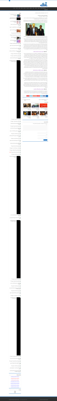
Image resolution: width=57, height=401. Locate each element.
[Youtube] (22, 399)
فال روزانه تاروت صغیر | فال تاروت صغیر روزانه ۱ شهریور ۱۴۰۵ (12, 61)
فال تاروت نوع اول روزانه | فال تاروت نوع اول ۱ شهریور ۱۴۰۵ (15, 143)
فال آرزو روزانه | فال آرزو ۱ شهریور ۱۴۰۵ (16, 279)
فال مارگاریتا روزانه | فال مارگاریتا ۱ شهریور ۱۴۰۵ (15, 35)
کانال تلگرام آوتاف (46, 9)
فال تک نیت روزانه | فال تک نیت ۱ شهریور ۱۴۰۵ (15, 148)
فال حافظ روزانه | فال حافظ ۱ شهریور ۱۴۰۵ (14, 152)
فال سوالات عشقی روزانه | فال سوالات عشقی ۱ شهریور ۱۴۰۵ (15, 128)
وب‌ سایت (46, 137)
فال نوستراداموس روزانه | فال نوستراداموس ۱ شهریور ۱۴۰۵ (15, 123)
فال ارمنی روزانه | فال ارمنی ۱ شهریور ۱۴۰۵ (15, 138)
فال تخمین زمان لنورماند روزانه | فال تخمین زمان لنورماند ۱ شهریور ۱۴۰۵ (15, 288)
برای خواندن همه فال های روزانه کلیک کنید (15, 376)
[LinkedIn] (23, 399)
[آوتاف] (44, 4)
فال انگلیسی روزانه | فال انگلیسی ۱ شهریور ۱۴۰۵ (15, 43)
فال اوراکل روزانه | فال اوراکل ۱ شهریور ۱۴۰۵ (15, 281)
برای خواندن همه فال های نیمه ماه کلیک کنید (15, 383)
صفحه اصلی (47, 8)
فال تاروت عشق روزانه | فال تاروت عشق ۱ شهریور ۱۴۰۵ (15, 141)
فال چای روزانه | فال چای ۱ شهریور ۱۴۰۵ (15, 154)
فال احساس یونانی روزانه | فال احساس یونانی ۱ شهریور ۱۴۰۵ (15, 358)
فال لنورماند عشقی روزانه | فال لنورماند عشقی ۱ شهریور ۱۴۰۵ (15, 48)
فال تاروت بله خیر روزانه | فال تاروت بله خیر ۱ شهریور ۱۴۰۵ (15, 215)
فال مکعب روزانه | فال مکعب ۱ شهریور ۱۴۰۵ (15, 121)
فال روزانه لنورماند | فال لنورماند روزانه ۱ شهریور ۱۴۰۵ (15, 46)
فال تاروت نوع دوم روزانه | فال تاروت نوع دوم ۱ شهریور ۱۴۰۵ (15, 58)
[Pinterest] (24, 399)
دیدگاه (46, 124)
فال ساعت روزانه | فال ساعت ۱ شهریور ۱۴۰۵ (13, 15)
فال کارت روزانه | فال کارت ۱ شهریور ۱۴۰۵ (15, 365)
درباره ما (15, 392)
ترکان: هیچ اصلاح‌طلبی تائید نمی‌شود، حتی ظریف (43, 100)
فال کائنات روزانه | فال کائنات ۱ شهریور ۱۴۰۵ (15, 53)
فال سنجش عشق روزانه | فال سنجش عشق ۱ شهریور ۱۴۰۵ (13, 221)
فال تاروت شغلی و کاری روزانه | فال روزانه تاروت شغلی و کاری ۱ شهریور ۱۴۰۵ (15, 371)
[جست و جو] (9, 0)
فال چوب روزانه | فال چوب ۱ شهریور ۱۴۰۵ (15, 133)
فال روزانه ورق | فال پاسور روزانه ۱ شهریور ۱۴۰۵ (12, 156)
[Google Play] (20, 399)
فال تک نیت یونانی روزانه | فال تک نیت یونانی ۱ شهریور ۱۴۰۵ (15, 131)
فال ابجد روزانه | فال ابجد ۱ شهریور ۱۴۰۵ (15, 119)
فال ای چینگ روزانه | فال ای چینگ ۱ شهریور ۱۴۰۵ (14, 361)
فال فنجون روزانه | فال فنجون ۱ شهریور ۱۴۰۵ (15, 55)
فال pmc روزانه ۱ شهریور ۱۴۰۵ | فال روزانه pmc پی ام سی (15, 136)
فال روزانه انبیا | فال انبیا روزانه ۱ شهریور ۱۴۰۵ (15, 126)
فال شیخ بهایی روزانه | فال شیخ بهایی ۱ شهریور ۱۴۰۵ (15, 293)
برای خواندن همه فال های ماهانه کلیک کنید (15, 385)
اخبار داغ (43, 16)
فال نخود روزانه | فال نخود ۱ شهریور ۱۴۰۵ (15, 290)
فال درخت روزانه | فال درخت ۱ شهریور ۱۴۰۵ (15, 295)
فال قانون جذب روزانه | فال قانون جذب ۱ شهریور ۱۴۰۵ (15, 27)
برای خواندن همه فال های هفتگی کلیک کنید (15, 381)
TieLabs (18, 399)
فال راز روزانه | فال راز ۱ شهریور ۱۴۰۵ (13, 30)
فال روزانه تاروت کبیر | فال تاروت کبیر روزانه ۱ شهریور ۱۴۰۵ (15, 25)
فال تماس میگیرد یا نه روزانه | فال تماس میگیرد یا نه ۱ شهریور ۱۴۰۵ (15, 51)
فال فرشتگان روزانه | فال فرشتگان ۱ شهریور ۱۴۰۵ (15, 150)
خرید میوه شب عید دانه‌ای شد (44, 116)
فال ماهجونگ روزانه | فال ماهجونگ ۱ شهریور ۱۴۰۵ (15, 363)
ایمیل (46, 134)
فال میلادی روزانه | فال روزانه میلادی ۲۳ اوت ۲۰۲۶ (13, 298)
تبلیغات (15, 391)
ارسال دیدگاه (40, 16)
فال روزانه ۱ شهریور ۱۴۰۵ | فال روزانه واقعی (13, 40)
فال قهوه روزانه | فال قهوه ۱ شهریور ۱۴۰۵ (13, 37)
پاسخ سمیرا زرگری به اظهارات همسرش (27, 100)
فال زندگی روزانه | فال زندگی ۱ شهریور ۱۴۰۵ (13, 21)
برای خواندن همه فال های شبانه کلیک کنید (15, 378)
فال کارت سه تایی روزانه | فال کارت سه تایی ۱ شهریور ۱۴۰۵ (15, 283)
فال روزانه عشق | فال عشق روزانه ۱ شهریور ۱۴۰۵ (15, 356)
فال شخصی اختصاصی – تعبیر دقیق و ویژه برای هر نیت (15, 368)
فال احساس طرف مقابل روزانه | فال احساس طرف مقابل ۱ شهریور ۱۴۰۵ (13, 18)
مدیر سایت (46, 16)
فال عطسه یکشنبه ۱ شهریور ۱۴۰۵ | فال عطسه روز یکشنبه (15, 218)
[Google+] (26, 399)
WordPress (13, 399)
